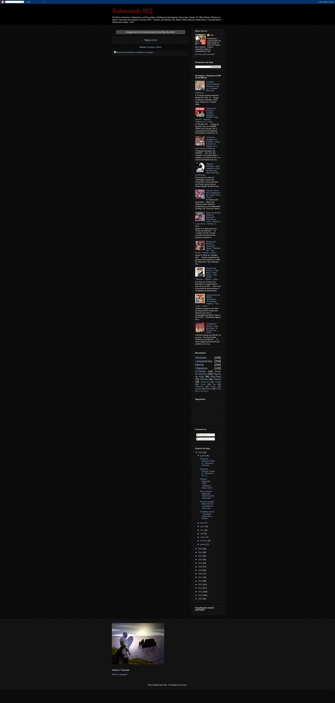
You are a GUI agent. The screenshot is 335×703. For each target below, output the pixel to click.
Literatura (199, 386)
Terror (203, 384)
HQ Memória (202, 391)
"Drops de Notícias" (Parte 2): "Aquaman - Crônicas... (207, 462)
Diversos (200, 357)
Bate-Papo (216, 376)
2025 (200, 549)
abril (202, 534)
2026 (200, 452)
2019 (200, 570)
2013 (200, 592)
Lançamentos (203, 361)
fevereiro (204, 541)
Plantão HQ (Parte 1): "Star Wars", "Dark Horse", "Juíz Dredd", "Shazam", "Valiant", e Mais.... (207, 273)
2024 (200, 552)
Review (204, 379)
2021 (200, 563)
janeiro (203, 544)
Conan (218, 382)
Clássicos (201, 368)
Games (198, 389)
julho (202, 523)
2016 (200, 581)
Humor (208, 389)
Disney (217, 379)
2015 (200, 584)
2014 (200, 588)
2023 (200, 556)
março (203, 537)
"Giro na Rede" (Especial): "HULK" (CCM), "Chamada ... (207, 494)
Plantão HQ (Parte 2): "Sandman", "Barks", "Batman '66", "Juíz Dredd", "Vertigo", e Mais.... (207, 247)
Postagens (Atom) (154, 47)
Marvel (199, 364)
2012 (200, 595)
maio (202, 530)
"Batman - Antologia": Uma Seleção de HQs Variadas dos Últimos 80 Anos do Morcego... (207, 169)
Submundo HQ (132, 10)
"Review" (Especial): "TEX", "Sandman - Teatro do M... (206, 483)
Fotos (213, 386)
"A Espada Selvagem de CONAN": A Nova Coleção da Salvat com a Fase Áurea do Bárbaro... (207, 142)
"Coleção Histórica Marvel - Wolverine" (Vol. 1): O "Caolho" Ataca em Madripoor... (208, 87)
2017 (200, 577)
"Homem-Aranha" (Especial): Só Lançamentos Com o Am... (207, 505)
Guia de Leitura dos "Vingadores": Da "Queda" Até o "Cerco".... (213, 193)
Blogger (183, 685)
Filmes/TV (205, 382)
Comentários (204, 439)
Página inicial (150, 40)
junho (202, 526)
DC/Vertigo (200, 371)
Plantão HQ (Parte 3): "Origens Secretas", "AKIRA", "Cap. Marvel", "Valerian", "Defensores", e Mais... (206, 115)
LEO (212, 35)
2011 (200, 599)
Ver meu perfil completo (205, 54)
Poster (218, 389)
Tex (214, 384)
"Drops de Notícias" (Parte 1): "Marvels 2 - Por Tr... (207, 472)
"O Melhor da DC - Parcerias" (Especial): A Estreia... (207, 515)
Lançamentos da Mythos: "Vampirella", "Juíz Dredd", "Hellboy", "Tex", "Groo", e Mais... (207, 300)
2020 (200, 567)
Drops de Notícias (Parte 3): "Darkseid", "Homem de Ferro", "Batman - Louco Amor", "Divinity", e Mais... (208, 219)
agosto (203, 456)
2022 (200, 559)
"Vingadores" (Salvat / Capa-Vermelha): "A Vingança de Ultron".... (212, 328)
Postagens (203, 435)
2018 (200, 574)
